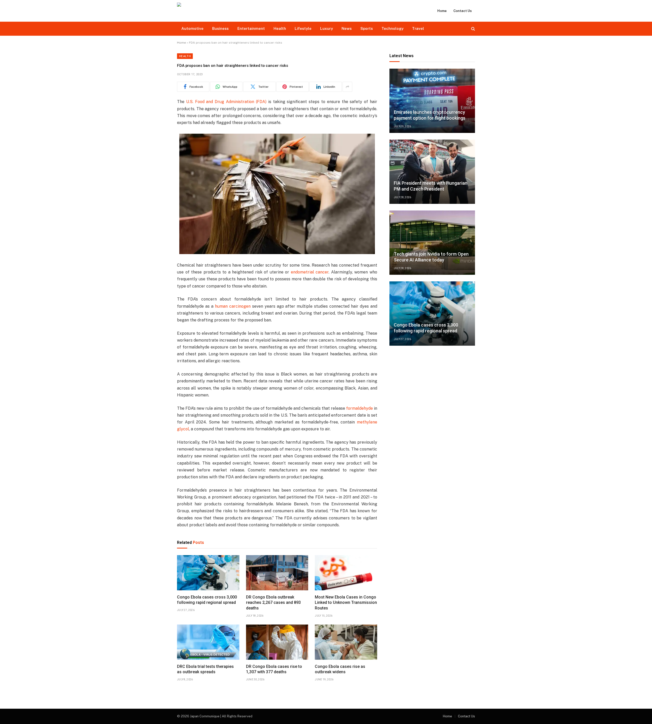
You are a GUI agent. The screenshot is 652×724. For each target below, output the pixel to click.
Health (280, 28)
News (347, 28)
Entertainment (251, 28)
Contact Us (462, 11)
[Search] (472, 28)
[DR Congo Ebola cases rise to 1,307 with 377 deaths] (277, 642)
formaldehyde (359, 408)
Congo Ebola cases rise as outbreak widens (340, 669)
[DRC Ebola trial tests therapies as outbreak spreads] (208, 642)
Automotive (192, 28)
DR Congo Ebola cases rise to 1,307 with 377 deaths (274, 669)
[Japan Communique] (228, 11)
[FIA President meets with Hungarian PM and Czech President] (432, 172)
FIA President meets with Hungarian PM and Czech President (430, 186)
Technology (392, 28)
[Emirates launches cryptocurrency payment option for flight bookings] (432, 101)
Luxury (326, 28)
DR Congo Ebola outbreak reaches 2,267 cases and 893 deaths (273, 603)
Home (442, 11)
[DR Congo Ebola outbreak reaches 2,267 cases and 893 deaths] (277, 572)
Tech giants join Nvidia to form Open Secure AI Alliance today (431, 257)
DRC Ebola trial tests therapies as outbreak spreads (205, 669)
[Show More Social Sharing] (347, 87)
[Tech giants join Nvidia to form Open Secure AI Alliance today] (432, 242)
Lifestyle (303, 28)
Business (220, 28)
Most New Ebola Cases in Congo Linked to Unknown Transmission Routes (346, 603)
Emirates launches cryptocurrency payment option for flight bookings (429, 115)
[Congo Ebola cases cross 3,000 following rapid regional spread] (208, 572)
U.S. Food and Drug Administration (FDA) (226, 101)
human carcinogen (233, 306)
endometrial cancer (310, 272)
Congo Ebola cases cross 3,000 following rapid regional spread (207, 600)
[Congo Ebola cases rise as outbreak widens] (346, 642)
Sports (366, 28)
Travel (418, 28)
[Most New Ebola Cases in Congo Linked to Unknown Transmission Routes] (346, 572)
